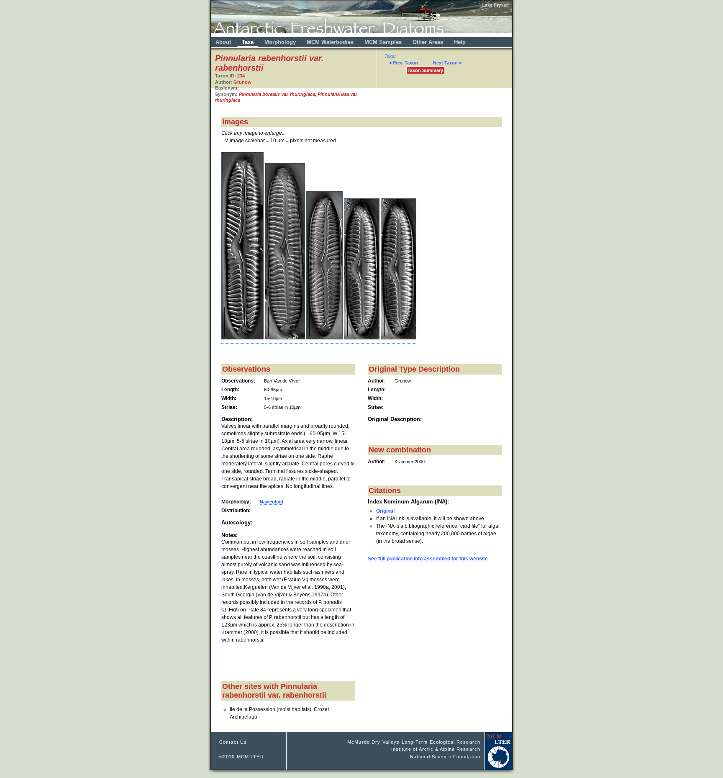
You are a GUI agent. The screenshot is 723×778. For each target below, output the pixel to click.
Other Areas (429, 42)
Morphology (280, 42)
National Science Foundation (445, 756)
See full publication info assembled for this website (428, 559)
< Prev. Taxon (403, 62)
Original (385, 511)
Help (460, 42)
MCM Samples (383, 42)
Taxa (248, 42)
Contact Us (233, 742)
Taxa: (390, 56)
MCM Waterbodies (331, 42)
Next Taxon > (447, 62)
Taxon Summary (425, 70)
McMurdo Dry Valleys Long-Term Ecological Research (413, 742)
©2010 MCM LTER (241, 756)
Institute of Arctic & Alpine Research (435, 749)
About (223, 42)
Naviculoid (271, 501)
